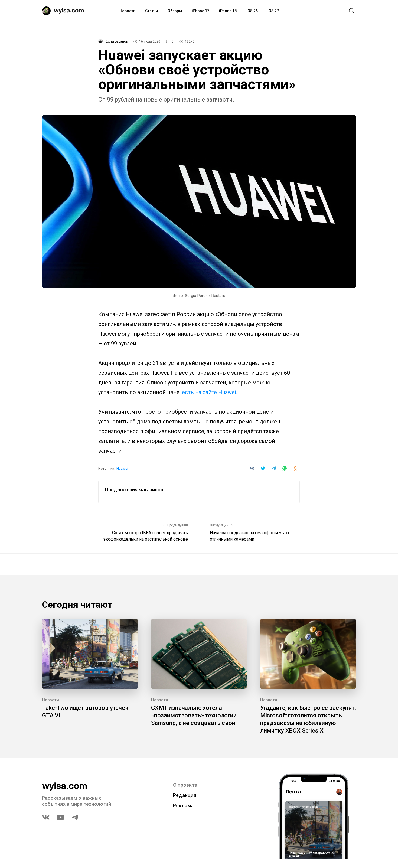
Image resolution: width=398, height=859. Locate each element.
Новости (127, 11)
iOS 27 (273, 11)
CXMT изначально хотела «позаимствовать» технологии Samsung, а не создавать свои (194, 715)
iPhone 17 (200, 11)
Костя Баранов (116, 41)
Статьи (151, 11)
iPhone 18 (228, 11)
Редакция (184, 795)
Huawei (122, 468)
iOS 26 (252, 11)
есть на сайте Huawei (209, 392)
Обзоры (175, 11)
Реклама (183, 805)
